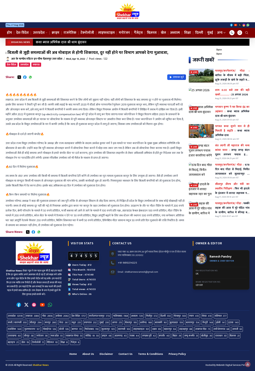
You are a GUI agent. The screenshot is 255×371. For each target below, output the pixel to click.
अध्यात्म (175, 33)
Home (73, 354)
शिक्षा (187, 33)
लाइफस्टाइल (106, 33)
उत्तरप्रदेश (39, 33)
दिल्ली (199, 33)
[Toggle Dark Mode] (232, 32)
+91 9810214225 (127, 263)
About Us (88, 354)
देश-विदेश (22, 33)
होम (9, 33)
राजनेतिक (69, 33)
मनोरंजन (124, 33)
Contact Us (125, 354)
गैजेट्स (138, 33)
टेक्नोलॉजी (87, 33)
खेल (163, 33)
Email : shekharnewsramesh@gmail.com (138, 272)
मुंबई (210, 33)
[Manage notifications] (247, 364)
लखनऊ (36, 65)
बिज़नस (152, 33)
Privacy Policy (177, 354)
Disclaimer (106, 354)
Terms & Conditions (150, 354)
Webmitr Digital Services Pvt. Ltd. (232, 365)
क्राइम (55, 33)
